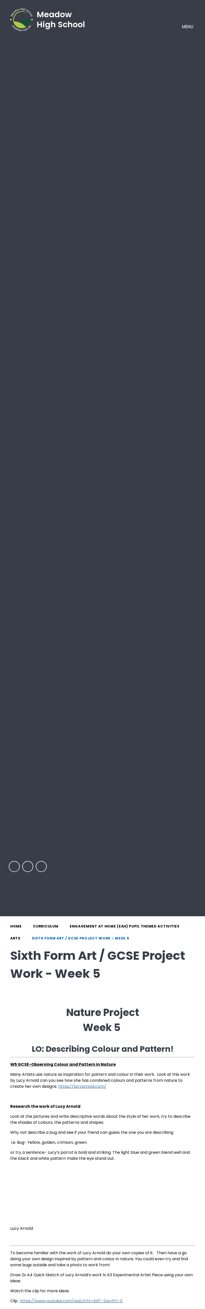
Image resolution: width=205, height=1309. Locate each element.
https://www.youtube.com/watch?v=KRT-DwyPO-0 (71, 1301)
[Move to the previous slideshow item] (14, 866)
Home (16, 926)
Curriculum (45, 926)
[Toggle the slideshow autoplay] (41, 866)
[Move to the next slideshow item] (27, 866)
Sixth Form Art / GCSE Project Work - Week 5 (80, 938)
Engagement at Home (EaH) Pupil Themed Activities (125, 926)
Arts (15, 938)
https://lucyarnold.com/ (82, 1086)
